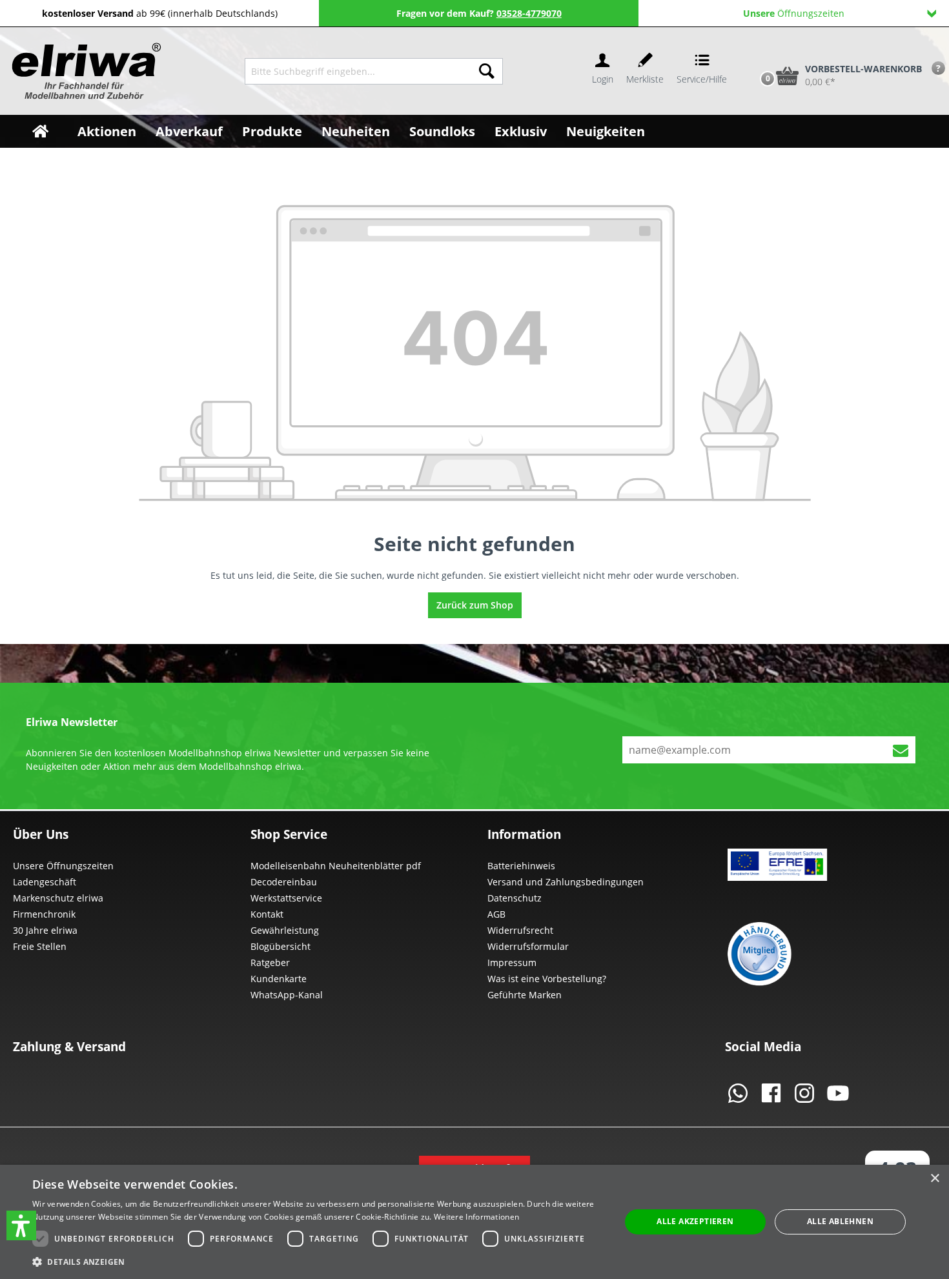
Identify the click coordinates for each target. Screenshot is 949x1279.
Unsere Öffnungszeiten (63, 866)
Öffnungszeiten (793, 13)
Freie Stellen (39, 946)
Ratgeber (270, 962)
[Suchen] (487, 71)
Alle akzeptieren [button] (695, 1221)
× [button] (934, 1178)
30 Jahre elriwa (45, 930)
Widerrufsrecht (520, 930)
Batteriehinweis (521, 866)
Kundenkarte (278, 978)
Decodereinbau (283, 882)
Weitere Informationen (476, 1216)
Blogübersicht (280, 946)
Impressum (511, 962)
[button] (21, 1225)
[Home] (40, 131)
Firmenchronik (44, 914)
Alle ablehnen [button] (840, 1221)
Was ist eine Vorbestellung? (546, 978)
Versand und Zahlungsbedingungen (565, 882)
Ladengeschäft (44, 882)
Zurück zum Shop (474, 605)
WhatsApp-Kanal (286, 995)
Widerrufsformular (528, 946)
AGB (496, 914)
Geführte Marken (524, 995)
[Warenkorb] (754, 53)
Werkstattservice (286, 898)
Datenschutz (514, 898)
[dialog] (474, 1222)
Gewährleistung (284, 930)
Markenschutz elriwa (58, 898)
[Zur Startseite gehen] (84, 71)
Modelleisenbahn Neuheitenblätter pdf (335, 866)
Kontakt (266, 914)
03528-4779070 (529, 13)
